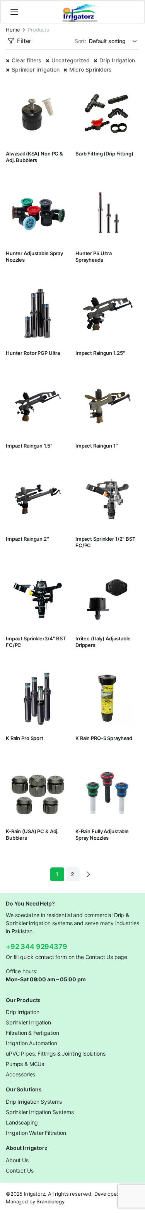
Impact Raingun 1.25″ (100, 353)
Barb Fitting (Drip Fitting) (104, 153)
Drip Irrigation (117, 60)
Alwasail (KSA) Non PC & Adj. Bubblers (34, 156)
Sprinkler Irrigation (36, 69)
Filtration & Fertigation (32, 1032)
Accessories (20, 1074)
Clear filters (27, 60)
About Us (17, 1160)
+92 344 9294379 (36, 946)
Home (13, 29)
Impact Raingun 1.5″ (29, 446)
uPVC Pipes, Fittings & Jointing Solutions (55, 1053)
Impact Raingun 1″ (96, 446)
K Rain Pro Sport (24, 738)
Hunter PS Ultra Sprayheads (93, 256)
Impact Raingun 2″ (27, 539)
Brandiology (50, 1201)
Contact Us (19, 1170)
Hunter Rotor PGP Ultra (33, 353)
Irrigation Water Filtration (36, 1132)
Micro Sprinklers (90, 69)
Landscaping (22, 1122)
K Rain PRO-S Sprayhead (103, 738)
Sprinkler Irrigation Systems (40, 1112)
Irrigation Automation (31, 1043)
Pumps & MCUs (25, 1064)
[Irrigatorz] (79, 12)
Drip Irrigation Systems (34, 1101)
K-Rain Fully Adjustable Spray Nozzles (102, 834)
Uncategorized (70, 60)
